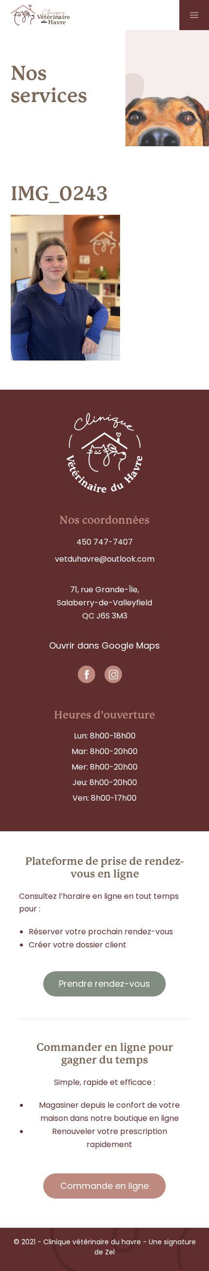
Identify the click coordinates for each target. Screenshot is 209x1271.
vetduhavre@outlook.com (105, 559)
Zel (109, 1252)
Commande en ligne (104, 1186)
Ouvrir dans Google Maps (104, 645)
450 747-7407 (104, 542)
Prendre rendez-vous (104, 984)
